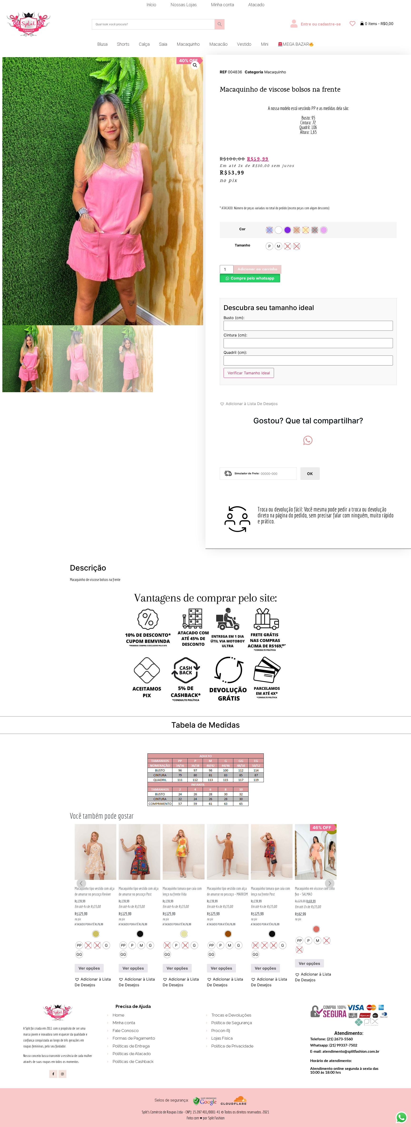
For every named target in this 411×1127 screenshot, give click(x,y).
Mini (264, 44)
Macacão (218, 44)
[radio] (269, 230)
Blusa (102, 44)
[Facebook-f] (53, 1074)
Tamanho (242, 245)
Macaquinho (188, 44)
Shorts (123, 44)
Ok (310, 473)
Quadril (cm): (235, 353)
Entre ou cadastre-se (321, 24)
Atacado (256, 4)
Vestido (244, 44)
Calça (144, 44)
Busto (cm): (234, 318)
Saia (163, 44)
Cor (242, 229)
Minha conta (222, 4)
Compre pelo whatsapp (252, 278)
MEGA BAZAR (296, 44)
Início (151, 4)
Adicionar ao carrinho (257, 269)
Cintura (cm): (235, 335)
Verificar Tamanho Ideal (249, 373)
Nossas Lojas (184, 4)
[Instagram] (63, 1074)
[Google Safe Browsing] (205, 1104)
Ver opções (89, 968)
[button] (195, 65)
